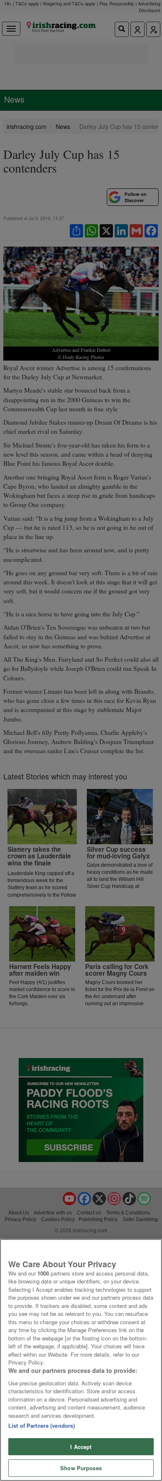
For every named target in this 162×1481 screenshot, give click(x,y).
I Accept (80, 1447)
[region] (81, 1360)
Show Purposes (81, 1468)
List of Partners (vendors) (41, 1425)
